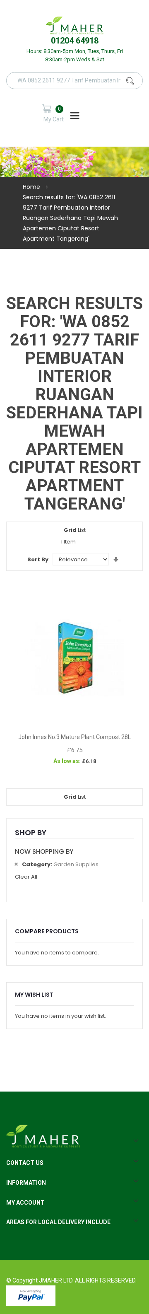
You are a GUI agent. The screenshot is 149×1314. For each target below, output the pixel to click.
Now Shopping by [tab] (44, 851)
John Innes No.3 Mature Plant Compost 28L (74, 737)
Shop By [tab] (30, 832)
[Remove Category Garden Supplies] (16, 864)
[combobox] (79, 80)
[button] (74, 720)
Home (32, 187)
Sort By (37, 559)
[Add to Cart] (33, 720)
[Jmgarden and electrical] (74, 25)
